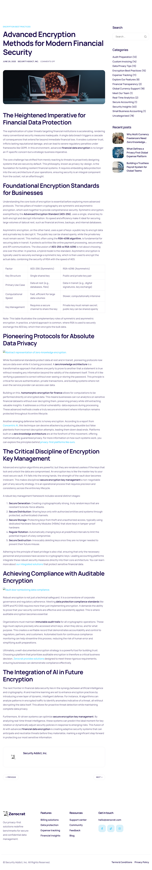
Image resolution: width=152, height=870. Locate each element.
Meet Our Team (121, 93)
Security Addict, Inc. (28, 61)
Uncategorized (121, 115)
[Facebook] (102, 828)
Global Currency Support (126, 88)
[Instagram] (119, 828)
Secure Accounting (123, 102)
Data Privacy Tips (122, 66)
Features (46, 813)
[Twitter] (111, 828)
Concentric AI (10, 425)
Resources (76, 813)
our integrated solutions (29, 564)
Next (98, 777)
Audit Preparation (122, 57)
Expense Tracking (122, 75)
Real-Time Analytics (123, 97)
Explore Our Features (124, 79)
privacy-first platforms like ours (57, 442)
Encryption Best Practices (16, 26)
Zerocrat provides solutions (29, 658)
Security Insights (122, 106)
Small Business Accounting (127, 111)
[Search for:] (131, 36)
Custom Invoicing (122, 61)
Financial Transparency (125, 84)
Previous (11, 777)
